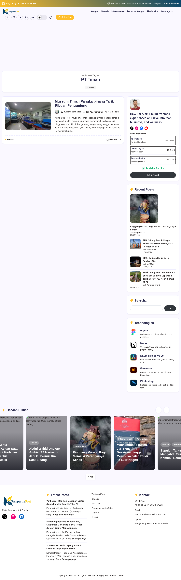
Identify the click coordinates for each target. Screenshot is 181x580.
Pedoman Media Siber (102, 508)
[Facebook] (141, 128)
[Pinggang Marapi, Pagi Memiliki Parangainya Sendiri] (144, 208)
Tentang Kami (98, 494)
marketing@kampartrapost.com (150, 514)
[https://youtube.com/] (32, 17)
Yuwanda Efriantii (72, 111)
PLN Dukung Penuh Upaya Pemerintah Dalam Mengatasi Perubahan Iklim (158, 243)
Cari (170, 308)
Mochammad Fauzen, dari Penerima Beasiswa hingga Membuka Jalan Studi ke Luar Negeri (132, 452)
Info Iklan (96, 503)
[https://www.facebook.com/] (7, 17)
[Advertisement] (90, 42)
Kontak (94, 517)
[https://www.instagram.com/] (26, 17)
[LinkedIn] (21, 516)
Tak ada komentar (94, 112)
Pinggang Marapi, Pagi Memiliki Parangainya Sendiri (89, 456)
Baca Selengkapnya (63, 514)
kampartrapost (44, 466)
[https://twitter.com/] (14, 17)
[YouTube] (146, 128)
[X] (131, 128)
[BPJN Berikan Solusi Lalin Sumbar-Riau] (135, 262)
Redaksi (95, 499)
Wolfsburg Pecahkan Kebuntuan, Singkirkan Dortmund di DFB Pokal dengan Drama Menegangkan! (64, 524)
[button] (42, 17)
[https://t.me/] (20, 17)
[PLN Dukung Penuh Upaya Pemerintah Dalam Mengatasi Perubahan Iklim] (135, 244)
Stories (95, 512)
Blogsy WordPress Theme (110, 575)
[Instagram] (136, 128)
